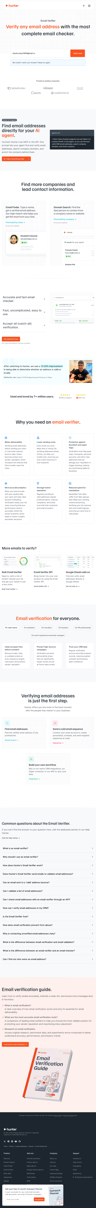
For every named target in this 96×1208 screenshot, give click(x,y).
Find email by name (14, 222)
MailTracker (31, 1173)
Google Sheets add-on (35, 1170)
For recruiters (47, 627)
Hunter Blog (54, 1170)
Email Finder (8, 1166)
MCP (28, 1181)
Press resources (56, 1181)
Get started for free (11, 339)
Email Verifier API (40, 586)
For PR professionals (83, 627)
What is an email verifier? (15, 848)
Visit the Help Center (10, 838)
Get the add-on (72, 586)
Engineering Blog (56, 1173)
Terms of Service (69, 1115)
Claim (75, 1170)
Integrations (33, 779)
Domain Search (10, 740)
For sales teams (11, 627)
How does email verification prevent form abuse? (27, 925)
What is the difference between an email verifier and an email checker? (39, 950)
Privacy (11, 1146)
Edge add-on (31, 1166)
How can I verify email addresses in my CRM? (26, 907)
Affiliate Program (56, 1177)
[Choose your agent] (28, 159)
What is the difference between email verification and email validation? (38, 942)
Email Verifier (8, 1170)
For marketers (29, 627)
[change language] (84, 5)
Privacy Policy (57, 1115)
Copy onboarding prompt (15, 159)
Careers (53, 1162)
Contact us (77, 1158)
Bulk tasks (7, 1173)
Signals (6, 1181)
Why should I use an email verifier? (20, 856)
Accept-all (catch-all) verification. (17, 325)
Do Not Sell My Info (41, 1146)
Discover (7, 1158)
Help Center (77, 1162)
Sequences (57, 743)
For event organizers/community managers (48, 635)
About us (53, 1158)
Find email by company (64, 219)
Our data (53, 1166)
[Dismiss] (60, 1187)
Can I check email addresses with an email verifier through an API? (36, 899)
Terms (5, 1146)
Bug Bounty (77, 1173)
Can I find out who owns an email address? (24, 959)
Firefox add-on (32, 1162)
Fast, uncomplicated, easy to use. (22, 312)
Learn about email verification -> (15, 1044)
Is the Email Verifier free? (15, 916)
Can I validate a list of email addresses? (22, 890)
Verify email (77, 53)
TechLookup (31, 1177)
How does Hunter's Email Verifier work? (23, 865)
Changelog (77, 1166)
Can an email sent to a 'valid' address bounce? (26, 882)
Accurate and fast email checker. (19, 299)
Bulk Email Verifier (8, 589)
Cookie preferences (21, 1146)
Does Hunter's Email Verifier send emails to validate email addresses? (38, 873)
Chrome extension (33, 1158)
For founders (63, 627)
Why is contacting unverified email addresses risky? (29, 933)
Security (31, 1146)
